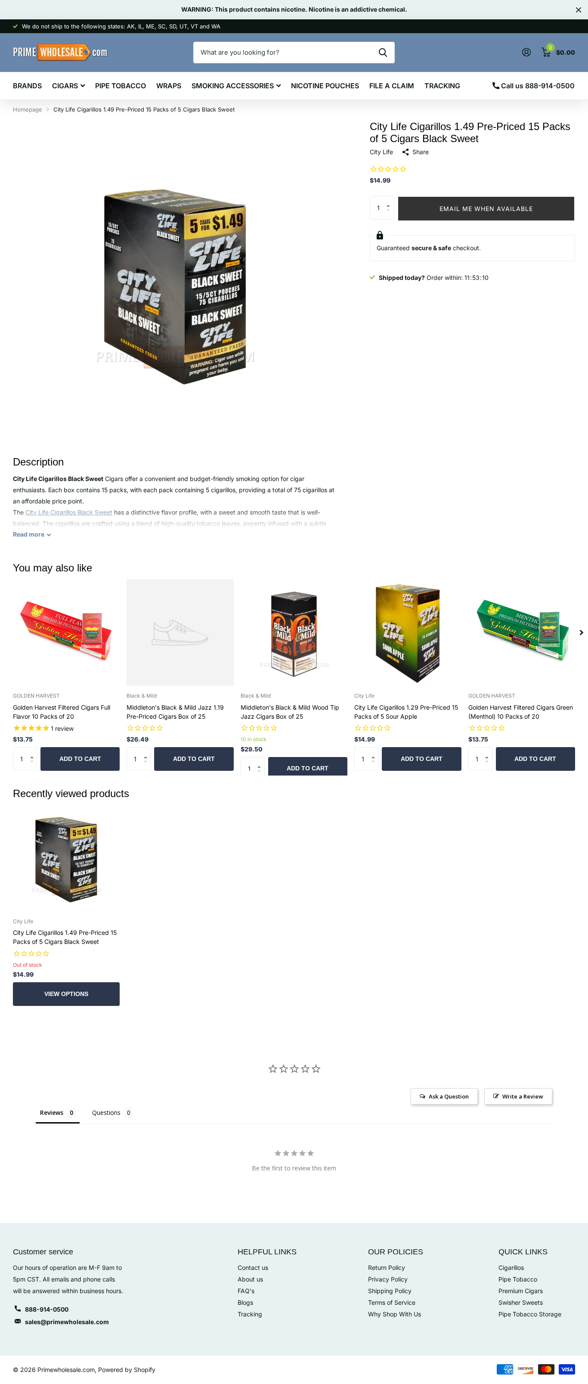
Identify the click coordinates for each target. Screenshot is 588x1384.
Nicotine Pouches (325, 85)
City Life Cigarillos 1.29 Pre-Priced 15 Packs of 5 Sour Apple (406, 712)
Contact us (253, 1267)
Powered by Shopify (126, 1369)
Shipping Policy (390, 1290)
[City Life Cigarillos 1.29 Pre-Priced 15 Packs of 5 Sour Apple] (407, 632)
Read (28, 534)
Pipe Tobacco (120, 85)
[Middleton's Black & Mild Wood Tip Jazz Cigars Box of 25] (294, 632)
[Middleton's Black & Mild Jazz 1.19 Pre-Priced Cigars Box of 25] (180, 632)
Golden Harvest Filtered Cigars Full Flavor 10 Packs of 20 (61, 712)
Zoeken (383, 52)
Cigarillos (511, 1267)
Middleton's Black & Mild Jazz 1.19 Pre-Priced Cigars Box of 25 (175, 712)
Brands (27, 85)
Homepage (27, 109)
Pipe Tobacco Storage (529, 1314)
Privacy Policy (388, 1279)
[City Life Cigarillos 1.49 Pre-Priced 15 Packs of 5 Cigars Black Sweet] (66, 857)
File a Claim (391, 85)
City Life (381, 151)
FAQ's (246, 1290)
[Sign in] (526, 52)
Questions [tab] (106, 1112)
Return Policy (386, 1267)
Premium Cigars (520, 1290)
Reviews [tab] (51, 1112)
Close (578, 9)
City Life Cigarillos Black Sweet (68, 512)
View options (66, 993)
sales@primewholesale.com (67, 1321)
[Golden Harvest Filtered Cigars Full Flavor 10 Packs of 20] (66, 632)
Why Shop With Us (394, 1314)
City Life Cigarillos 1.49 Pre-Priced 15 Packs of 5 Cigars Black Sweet (65, 937)
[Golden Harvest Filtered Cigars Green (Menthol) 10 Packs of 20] (521, 632)
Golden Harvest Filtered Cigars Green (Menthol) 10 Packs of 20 (520, 712)
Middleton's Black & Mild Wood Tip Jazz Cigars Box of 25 (290, 712)
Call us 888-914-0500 (537, 85)
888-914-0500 (46, 1309)
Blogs (245, 1302)
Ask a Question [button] (449, 1096)
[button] (390, 200)
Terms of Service (391, 1302)
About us (250, 1279)
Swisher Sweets (520, 1302)
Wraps (168, 85)
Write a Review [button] (522, 1096)
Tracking (442, 85)
